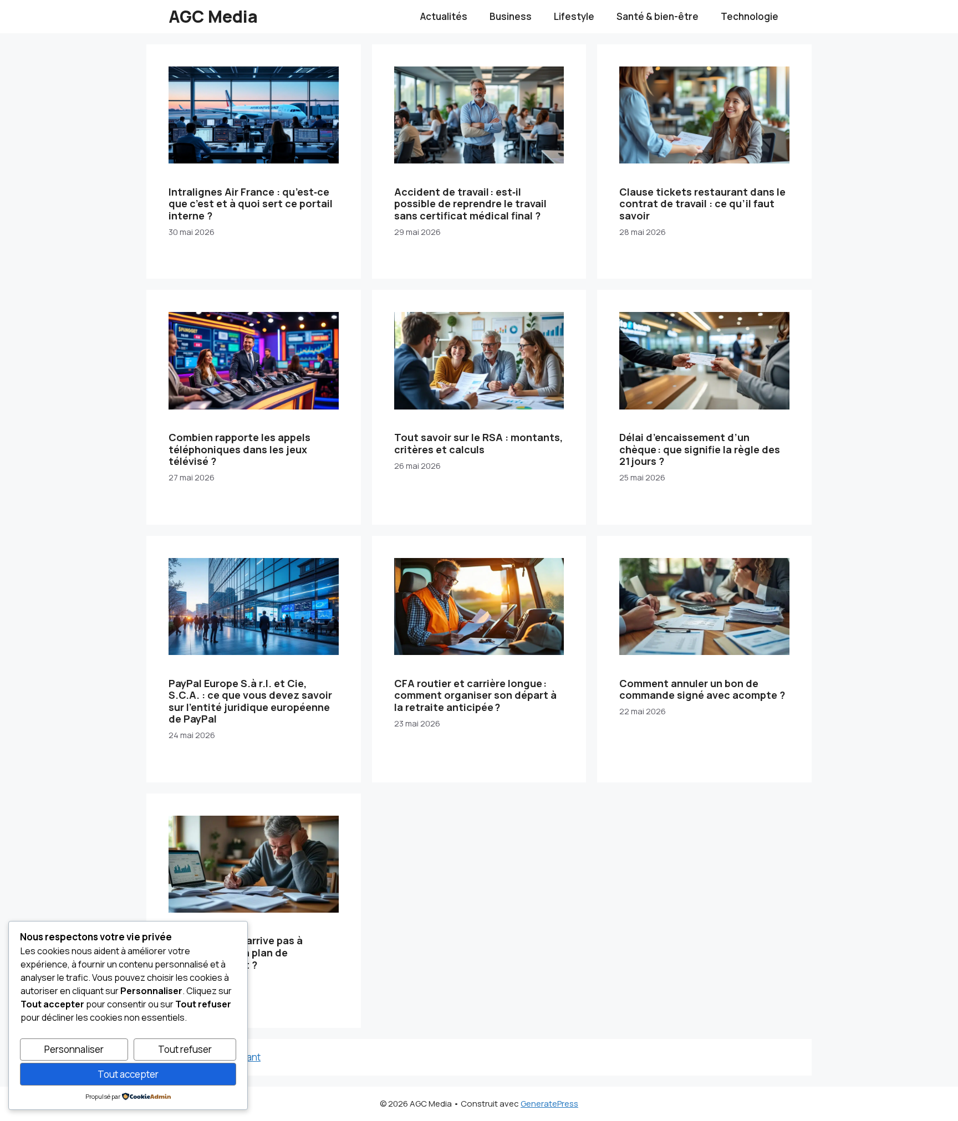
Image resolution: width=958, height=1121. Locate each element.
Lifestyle (574, 16)
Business (511, 16)
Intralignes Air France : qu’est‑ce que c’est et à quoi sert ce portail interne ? (251, 203)
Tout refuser (185, 1049)
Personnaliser (74, 1049)
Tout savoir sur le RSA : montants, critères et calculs (478, 443)
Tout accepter (128, 1074)
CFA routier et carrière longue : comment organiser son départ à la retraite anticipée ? (475, 695)
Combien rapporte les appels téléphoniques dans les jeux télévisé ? (239, 449)
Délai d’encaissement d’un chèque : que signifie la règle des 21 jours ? (699, 449)
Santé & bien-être (657, 16)
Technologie (749, 16)
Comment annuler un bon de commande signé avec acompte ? (702, 689)
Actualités (443, 16)
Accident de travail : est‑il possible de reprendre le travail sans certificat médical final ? (470, 203)
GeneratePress (549, 1103)
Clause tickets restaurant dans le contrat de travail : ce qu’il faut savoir (702, 203)
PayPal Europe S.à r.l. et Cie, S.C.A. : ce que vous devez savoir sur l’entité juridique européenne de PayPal (250, 701)
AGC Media (213, 16)
